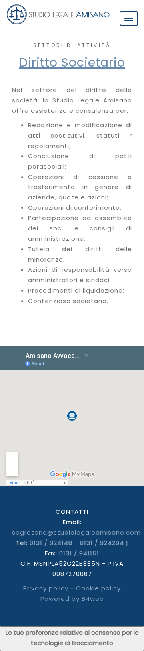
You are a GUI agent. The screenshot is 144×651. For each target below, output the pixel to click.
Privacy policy (45, 588)
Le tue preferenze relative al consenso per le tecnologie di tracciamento (72, 637)
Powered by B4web (72, 598)
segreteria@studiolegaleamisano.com (76, 532)
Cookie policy (98, 588)
